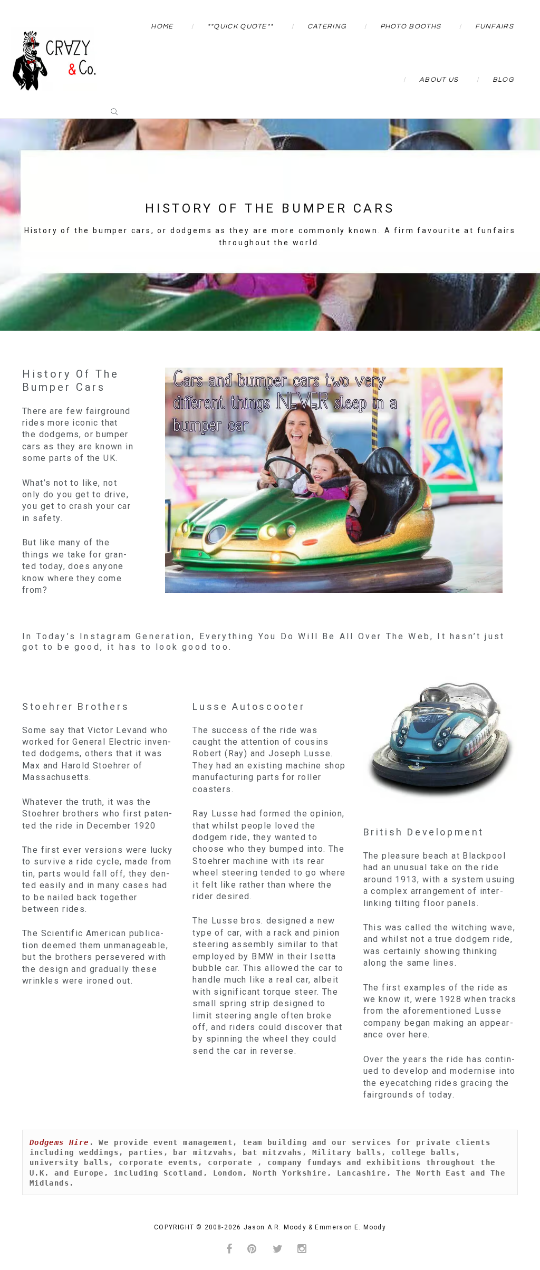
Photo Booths (410, 26)
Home (162, 26)
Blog (503, 79)
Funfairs (494, 26)
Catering (326, 26)
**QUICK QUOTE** (240, 26)
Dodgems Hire (59, 1142)
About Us (438, 79)
